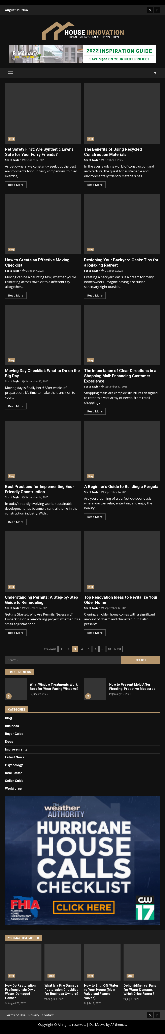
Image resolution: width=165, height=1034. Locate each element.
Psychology (14, 765)
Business (12, 726)
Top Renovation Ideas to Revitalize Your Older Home (122, 561)
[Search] (155, 73)
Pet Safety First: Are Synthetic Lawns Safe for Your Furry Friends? (43, 113)
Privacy (33, 1015)
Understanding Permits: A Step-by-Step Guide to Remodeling (43, 561)
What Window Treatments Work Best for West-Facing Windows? (16, 689)
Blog (11, 138)
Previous (50, 649)
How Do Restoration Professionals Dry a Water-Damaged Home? (23, 962)
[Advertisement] (82, 54)
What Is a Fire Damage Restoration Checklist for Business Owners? (62, 962)
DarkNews (97, 1024)
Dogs (9, 742)
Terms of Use (15, 1015)
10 (109, 649)
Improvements (16, 749)
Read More (15, 185)
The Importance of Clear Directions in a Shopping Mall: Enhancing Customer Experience (122, 335)
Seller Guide (14, 781)
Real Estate (13, 773)
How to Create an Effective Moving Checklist (43, 224)
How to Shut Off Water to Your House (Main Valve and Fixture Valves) (102, 962)
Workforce (13, 789)
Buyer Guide (14, 734)
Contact (48, 1015)
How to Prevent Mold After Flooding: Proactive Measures (95, 689)
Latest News (14, 757)
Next (117, 649)
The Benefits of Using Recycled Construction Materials (122, 113)
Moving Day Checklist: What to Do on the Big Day (43, 335)
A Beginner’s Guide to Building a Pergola (122, 451)
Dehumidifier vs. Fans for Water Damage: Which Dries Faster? (142, 962)
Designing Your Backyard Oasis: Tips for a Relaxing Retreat (122, 224)
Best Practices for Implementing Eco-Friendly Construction (43, 451)
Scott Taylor (13, 160)
